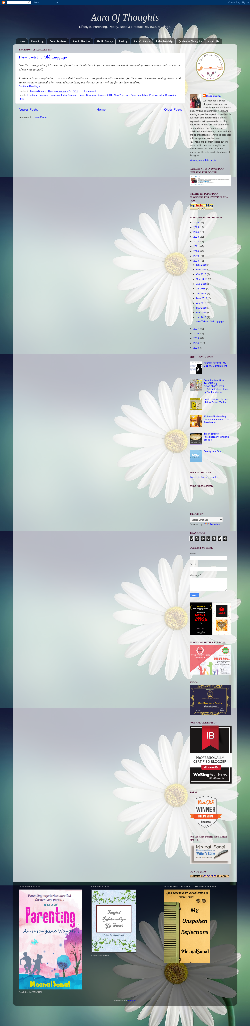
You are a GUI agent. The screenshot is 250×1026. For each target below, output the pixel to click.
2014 (196, 343)
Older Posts (173, 109)
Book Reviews (58, 41)
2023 (196, 236)
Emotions (55, 95)
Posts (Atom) (40, 117)
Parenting (37, 41)
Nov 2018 (201, 269)
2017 (196, 328)
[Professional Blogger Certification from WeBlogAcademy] (211, 783)
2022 (196, 241)
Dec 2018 (201, 264)
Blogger (131, 1000)
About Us (213, 41)
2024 (196, 232)
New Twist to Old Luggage (43, 57)
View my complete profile (203, 160)
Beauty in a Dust (212, 451)
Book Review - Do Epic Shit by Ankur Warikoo (216, 400)
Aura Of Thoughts (125, 17)
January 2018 (105, 95)
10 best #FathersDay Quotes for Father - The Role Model (216, 419)
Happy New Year (87, 95)
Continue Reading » (29, 86)
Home (22, 41)
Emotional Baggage (37, 95)
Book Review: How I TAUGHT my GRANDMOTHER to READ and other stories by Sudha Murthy (216, 386)
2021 (196, 246)
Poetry (123, 41)
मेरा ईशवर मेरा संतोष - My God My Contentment (215, 364)
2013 (196, 347)
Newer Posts (28, 109)
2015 (196, 338)
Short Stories (81, 41)
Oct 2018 (201, 274)
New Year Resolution (137, 95)
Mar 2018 (201, 307)
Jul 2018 (201, 288)
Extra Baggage (69, 95)
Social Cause (142, 41)
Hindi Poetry (104, 41)
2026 (196, 222)
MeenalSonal (213, 95)
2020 (196, 251)
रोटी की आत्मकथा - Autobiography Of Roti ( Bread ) (216, 437)
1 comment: (90, 91)
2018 (196, 260)
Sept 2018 (202, 279)
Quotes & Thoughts (190, 41)
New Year (119, 95)
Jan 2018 (201, 317)
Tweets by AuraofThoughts (204, 477)
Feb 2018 (201, 312)
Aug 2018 (201, 283)
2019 (196, 256)
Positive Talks (156, 95)
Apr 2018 (201, 303)
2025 (196, 227)
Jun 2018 (201, 293)
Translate (215, 524)
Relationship (164, 41)
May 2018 (202, 298)
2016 (196, 333)
